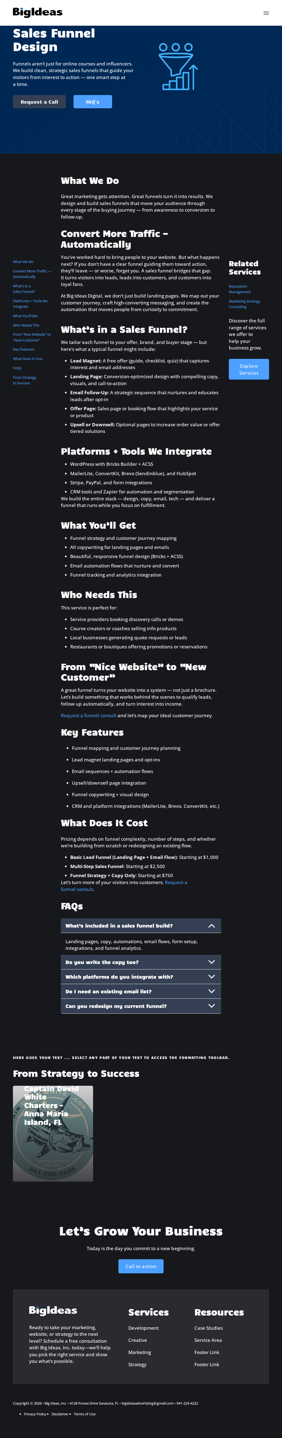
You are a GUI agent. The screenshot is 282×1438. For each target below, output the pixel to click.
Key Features (23, 349)
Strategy (137, 1364)
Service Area (208, 1340)
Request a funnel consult (88, 715)
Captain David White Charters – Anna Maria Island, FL (51, 1105)
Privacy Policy (35, 1413)
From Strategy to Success (24, 380)
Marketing (139, 1352)
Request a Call (39, 101)
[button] (141, 925)
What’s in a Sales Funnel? (24, 288)
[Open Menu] (266, 13)
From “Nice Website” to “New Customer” (32, 337)
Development (143, 1327)
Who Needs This (26, 325)
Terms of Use (85, 1413)
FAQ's (92, 101)
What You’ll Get (25, 315)
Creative (137, 1340)
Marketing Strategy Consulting (244, 304)
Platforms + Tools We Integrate (30, 303)
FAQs (17, 368)
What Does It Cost (27, 358)
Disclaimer (59, 1413)
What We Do (23, 261)
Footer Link (206, 1352)
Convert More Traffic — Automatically (32, 274)
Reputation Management (240, 289)
